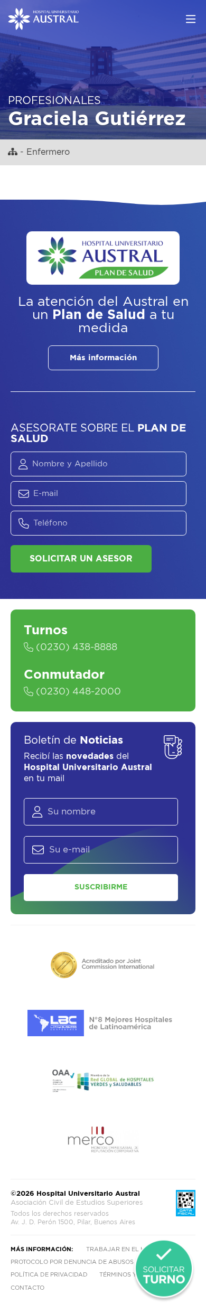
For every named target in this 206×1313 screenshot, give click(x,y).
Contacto (27, 1288)
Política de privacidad (49, 1275)
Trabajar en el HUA (120, 1249)
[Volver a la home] (43, 24)
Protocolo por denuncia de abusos (72, 1262)
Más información (103, 358)
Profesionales (54, 101)
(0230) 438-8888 (75, 647)
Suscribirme (100, 887)
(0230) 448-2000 (77, 692)
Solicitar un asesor (81, 559)
